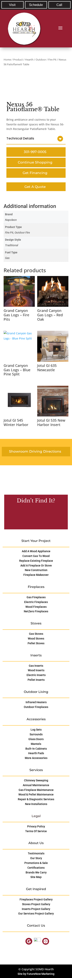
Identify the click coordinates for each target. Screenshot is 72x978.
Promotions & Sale (36, 863)
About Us (36, 843)
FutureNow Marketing (40, 973)
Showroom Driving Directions (35, 451)
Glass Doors (36, 739)
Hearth (29, 59)
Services (36, 770)
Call (59, 5)
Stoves (36, 623)
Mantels (36, 743)
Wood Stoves (36, 638)
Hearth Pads (36, 753)
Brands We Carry (36, 872)
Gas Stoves (36, 633)
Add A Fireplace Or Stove (36, 565)
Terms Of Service (36, 831)
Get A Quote (35, 187)
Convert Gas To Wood (36, 556)
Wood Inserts (36, 670)
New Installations (36, 804)
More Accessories (36, 758)
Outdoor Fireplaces (36, 707)
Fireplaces (36, 587)
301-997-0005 (35, 152)
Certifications (36, 867)
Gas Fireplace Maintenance (36, 789)
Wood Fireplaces (36, 606)
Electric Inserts (36, 675)
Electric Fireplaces (36, 602)
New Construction (36, 570)
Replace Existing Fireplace (36, 560)
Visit (12, 5)
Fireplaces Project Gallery (36, 899)
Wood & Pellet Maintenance (36, 794)
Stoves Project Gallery (36, 904)
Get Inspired (36, 889)
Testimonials (36, 853)
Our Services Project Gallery (36, 913)
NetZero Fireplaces (36, 611)
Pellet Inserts (36, 679)
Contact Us (35, 517)
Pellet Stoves (36, 643)
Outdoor (41, 59)
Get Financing (35, 173)
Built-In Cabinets (36, 748)
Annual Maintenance (36, 785)
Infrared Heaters (36, 702)
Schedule (36, 5)
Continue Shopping (35, 162)
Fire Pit (52, 59)
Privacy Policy (36, 826)
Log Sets (36, 729)
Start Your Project (36, 541)
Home (7, 59)
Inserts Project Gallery (36, 909)
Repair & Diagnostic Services (36, 799)
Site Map (36, 877)
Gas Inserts (36, 665)
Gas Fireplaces (36, 597)
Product (18, 59)
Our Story (36, 858)
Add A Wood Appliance (36, 551)
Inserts (36, 655)
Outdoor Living (36, 692)
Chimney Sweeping (36, 780)
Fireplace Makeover (36, 574)
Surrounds (36, 734)
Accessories (36, 719)
